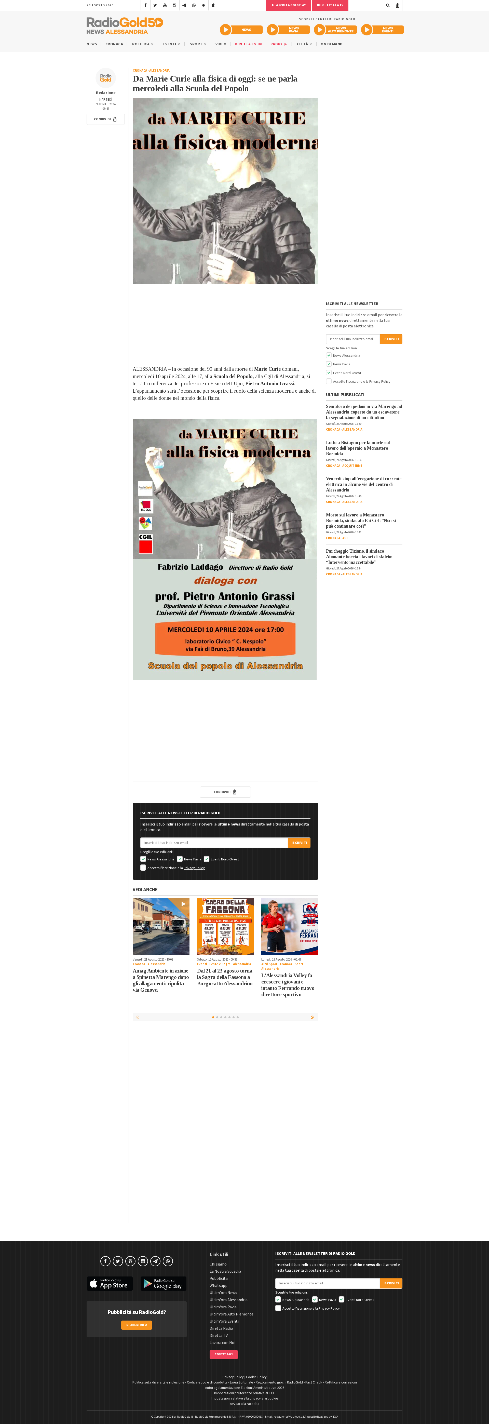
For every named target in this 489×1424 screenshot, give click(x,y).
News (92, 44)
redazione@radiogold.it (289, 1417)
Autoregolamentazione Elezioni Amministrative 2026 (244, 1387)
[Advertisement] (225, 324)
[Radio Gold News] (241, 29)
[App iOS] (213, 5)
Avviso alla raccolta (244, 1403)
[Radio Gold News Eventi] (382, 29)
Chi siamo (218, 1264)
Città (303, 44)
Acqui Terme (352, 465)
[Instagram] (174, 5)
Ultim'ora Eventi (224, 1321)
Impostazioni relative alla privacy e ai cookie (244, 1398)
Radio (276, 44)
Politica (141, 44)
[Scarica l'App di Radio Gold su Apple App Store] (110, 1283)
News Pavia (192, 859)
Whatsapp (218, 1285)
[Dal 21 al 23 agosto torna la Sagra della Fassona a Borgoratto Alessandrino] (225, 926)
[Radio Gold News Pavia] (288, 29)
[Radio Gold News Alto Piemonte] (335, 29)
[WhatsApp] (194, 5)
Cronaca (114, 44)
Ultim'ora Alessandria (229, 1300)
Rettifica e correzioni (341, 1382)
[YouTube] (165, 5)
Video (221, 44)
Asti (345, 538)
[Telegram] (184, 5)
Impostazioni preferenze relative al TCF (244, 1393)
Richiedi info (136, 1325)
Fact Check (313, 1382)
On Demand (332, 44)
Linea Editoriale (241, 1382)
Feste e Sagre (219, 964)
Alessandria (159, 70)
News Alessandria (160, 859)
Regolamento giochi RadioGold (279, 1382)
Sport (196, 44)
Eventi (170, 44)
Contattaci (224, 1354)
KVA (335, 1417)
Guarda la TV (333, 5)
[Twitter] (155, 5)
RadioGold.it (185, 1417)
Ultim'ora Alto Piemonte (231, 1314)
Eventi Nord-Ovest (224, 859)
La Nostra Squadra (225, 1271)
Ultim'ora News (223, 1293)
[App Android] (203, 5)
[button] (106, 119)
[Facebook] (145, 5)
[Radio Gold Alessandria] (125, 24)
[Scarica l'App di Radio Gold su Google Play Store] (164, 1283)
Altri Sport (269, 964)
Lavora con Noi (222, 1343)
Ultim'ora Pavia (223, 1307)
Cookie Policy (256, 1377)
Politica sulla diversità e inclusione (158, 1382)
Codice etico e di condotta (207, 1382)
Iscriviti (299, 842)
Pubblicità (219, 1278)
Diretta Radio (221, 1328)
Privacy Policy (194, 868)
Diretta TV (246, 44)
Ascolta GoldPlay (291, 5)
